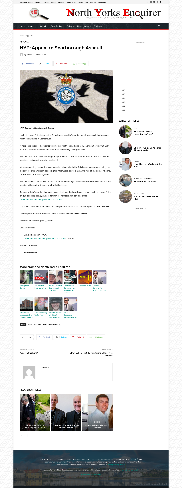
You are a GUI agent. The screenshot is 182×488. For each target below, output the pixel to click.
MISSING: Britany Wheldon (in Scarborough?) (55, 315)
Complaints (96, 475)
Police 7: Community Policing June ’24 (99, 288)
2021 (123, 110)
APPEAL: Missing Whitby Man (41, 314)
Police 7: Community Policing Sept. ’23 (70, 315)
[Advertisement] (141, 60)
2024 (123, 98)
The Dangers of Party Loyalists (40, 287)
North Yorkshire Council (144, 178)
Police (97, 422)
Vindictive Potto (84, 286)
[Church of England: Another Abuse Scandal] (66, 412)
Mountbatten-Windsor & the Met (97, 426)
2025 (123, 94)
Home (22, 35)
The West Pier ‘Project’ (145, 181)
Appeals (29, 35)
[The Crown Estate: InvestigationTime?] (35, 412)
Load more (140, 208)
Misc (35, 422)
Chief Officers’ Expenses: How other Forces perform (69, 289)
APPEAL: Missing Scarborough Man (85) (55, 288)
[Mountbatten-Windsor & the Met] (97, 412)
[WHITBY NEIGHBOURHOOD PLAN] (125, 196)
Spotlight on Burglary (24, 287)
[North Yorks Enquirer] (39, 14)
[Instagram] (151, 2)
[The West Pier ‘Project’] (125, 180)
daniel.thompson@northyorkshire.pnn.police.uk (41, 199)
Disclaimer (85, 475)
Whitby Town (139, 193)
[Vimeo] (157, 2)
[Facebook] (147, 2)
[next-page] (25, 435)
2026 (123, 90)
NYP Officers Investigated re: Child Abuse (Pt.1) (26, 315)
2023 (123, 102)
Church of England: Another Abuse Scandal (66, 426)
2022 (123, 106)
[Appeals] (22, 54)
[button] (159, 26)
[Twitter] (154, 2)
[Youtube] (160, 2)
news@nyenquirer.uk (116, 465)
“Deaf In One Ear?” (29, 353)
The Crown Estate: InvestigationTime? (35, 426)
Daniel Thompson (34, 324)
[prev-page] (21, 435)
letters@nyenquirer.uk (129, 470)
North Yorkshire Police (51, 324)
